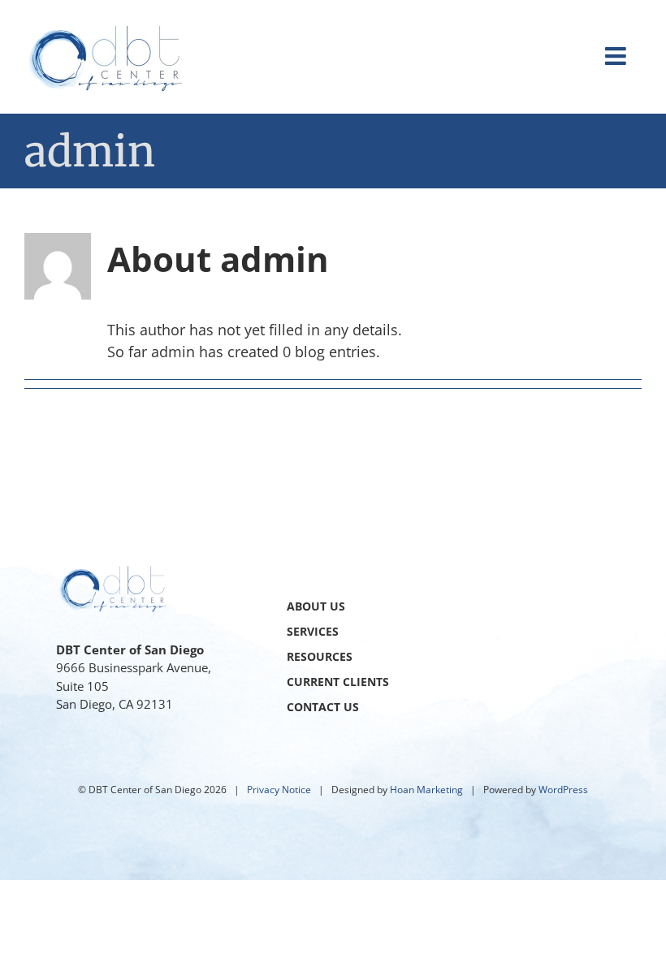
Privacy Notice (279, 789)
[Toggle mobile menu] (617, 56)
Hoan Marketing (426, 789)
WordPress (563, 789)
